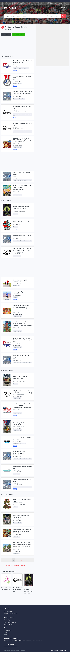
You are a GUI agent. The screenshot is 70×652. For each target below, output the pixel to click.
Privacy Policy (63, 650)
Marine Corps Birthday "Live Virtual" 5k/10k (21, 424)
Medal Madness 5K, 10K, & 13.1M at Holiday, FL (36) (22, 62)
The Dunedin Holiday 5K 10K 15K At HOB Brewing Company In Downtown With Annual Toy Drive (22, 545)
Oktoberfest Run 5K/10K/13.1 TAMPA (21, 174)
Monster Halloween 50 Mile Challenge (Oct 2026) (21, 207)
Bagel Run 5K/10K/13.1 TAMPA (22, 235)
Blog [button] (56, 8)
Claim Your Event (8, 624)
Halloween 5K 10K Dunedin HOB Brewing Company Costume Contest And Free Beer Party (22, 308)
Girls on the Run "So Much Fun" (6, 588)
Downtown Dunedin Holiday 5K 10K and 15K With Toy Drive (22, 530)
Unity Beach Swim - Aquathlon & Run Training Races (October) (22, 249)
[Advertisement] (17, 46)
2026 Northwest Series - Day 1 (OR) (22, 107)
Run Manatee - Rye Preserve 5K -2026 (22, 467)
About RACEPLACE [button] (51, 3)
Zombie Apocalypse (19, 292)
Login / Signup (8, 620)
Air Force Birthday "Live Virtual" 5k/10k (22, 77)
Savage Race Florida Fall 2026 (22, 438)
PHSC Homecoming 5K (20, 280)
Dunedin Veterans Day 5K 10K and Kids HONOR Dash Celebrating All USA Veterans (22, 405)
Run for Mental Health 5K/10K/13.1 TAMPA (19, 452)
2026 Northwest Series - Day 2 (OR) (22, 124)
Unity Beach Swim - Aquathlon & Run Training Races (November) (22, 392)
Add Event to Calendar (10, 622)
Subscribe (64, 8)
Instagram (8, 632)
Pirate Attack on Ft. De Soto (21, 221)
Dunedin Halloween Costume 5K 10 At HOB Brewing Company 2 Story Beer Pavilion (22, 324)
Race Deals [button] (48, 8)
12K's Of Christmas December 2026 (22, 500)
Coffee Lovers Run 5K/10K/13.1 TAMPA (22, 480)
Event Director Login (64, 3)
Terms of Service (54, 650)
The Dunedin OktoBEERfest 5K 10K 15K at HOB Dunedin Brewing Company (22, 187)
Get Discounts (18, 34)
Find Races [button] (38, 8)
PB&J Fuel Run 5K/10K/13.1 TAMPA (21, 356)
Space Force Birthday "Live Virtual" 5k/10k (21, 516)
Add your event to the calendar (16, 565)
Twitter (8, 635)
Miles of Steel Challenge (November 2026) (20, 377)
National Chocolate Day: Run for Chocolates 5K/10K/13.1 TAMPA (22, 92)
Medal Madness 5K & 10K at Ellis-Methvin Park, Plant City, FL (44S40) (22, 340)
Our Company (8, 611)
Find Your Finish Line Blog (11, 613)
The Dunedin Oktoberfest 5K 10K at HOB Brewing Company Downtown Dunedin (22, 140)
